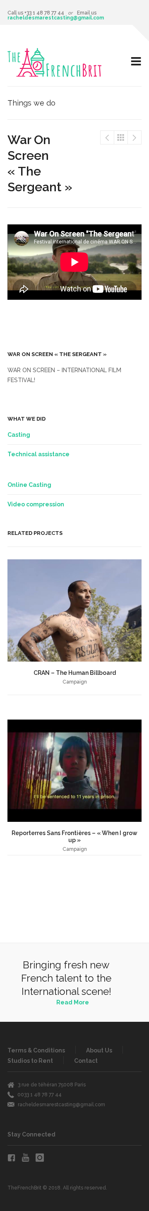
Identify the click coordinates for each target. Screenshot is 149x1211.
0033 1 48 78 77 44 (39, 1095)
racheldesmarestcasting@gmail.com (55, 18)
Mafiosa (107, 137)
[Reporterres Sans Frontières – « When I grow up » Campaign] (74, 771)
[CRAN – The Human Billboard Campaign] (74, 610)
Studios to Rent (30, 1060)
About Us (99, 1050)
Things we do (121, 137)
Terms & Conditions (36, 1050)
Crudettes (134, 137)
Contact (86, 1060)
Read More (72, 1002)
